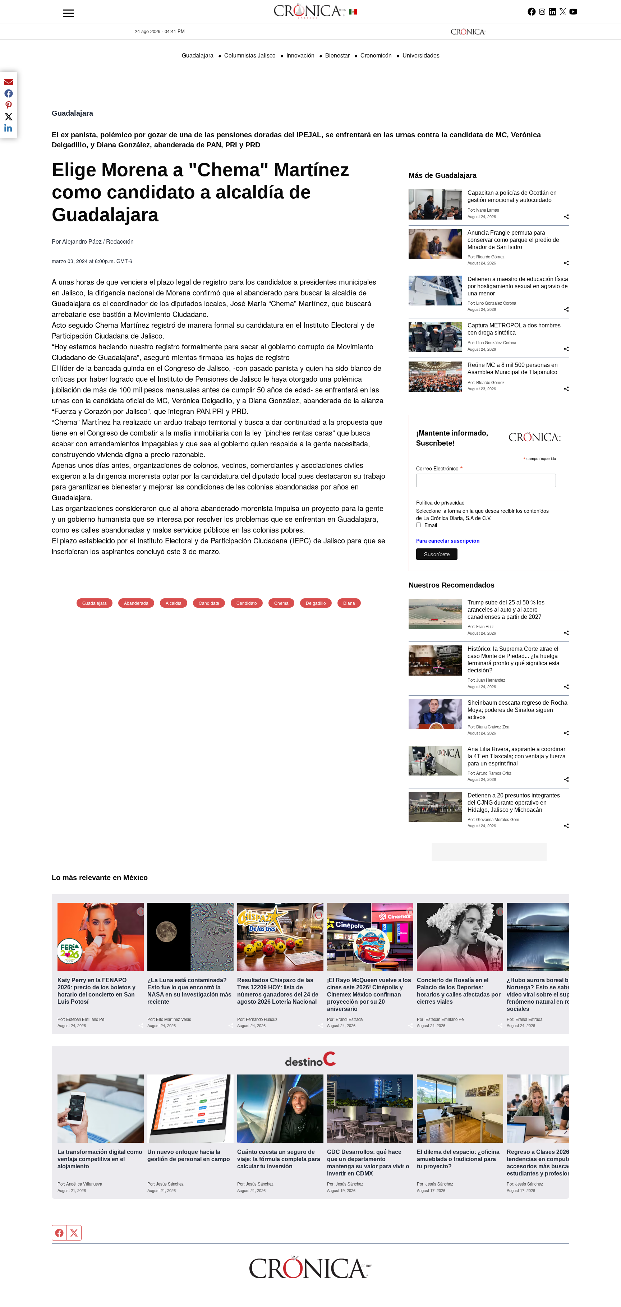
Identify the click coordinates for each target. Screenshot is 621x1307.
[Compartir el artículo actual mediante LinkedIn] (8, 128)
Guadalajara (197, 55)
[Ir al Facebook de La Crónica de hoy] (531, 11)
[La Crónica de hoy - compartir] (566, 217)
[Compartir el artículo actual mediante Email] (8, 82)
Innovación (300, 55)
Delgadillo (316, 603)
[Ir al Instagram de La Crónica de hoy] (542, 11)
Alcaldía (173, 603)
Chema (281, 603)
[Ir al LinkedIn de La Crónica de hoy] (552, 11)
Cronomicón (376, 55)
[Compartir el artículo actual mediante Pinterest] (8, 105)
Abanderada (136, 603)
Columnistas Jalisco (250, 55)
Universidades (421, 55)
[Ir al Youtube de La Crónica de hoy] (573, 11)
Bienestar (337, 55)
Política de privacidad (440, 502)
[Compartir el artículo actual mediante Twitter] (8, 116)
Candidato (246, 603)
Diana (349, 603)
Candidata (209, 603)
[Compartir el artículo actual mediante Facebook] (8, 93)
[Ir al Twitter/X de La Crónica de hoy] (562, 11)
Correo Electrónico (439, 468)
